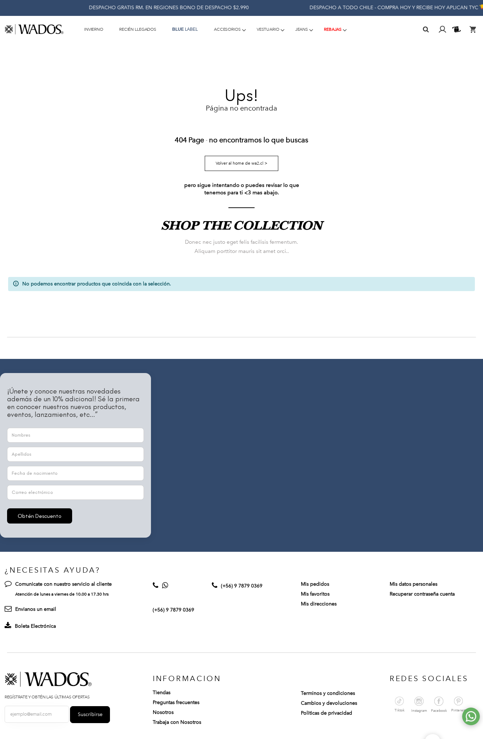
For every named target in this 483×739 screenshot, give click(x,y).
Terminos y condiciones (328, 693)
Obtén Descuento (40, 516)
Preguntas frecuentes (176, 702)
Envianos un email (35, 609)
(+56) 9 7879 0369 (173, 610)
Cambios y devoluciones (329, 703)
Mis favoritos (315, 594)
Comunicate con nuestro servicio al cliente (63, 584)
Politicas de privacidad (326, 713)
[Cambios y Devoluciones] (457, 29)
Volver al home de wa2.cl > (241, 163)
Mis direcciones (319, 604)
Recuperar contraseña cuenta (422, 594)
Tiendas (161, 693)
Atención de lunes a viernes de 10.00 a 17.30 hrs (62, 594)
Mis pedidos (315, 584)
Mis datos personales (413, 584)
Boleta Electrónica (35, 626)
